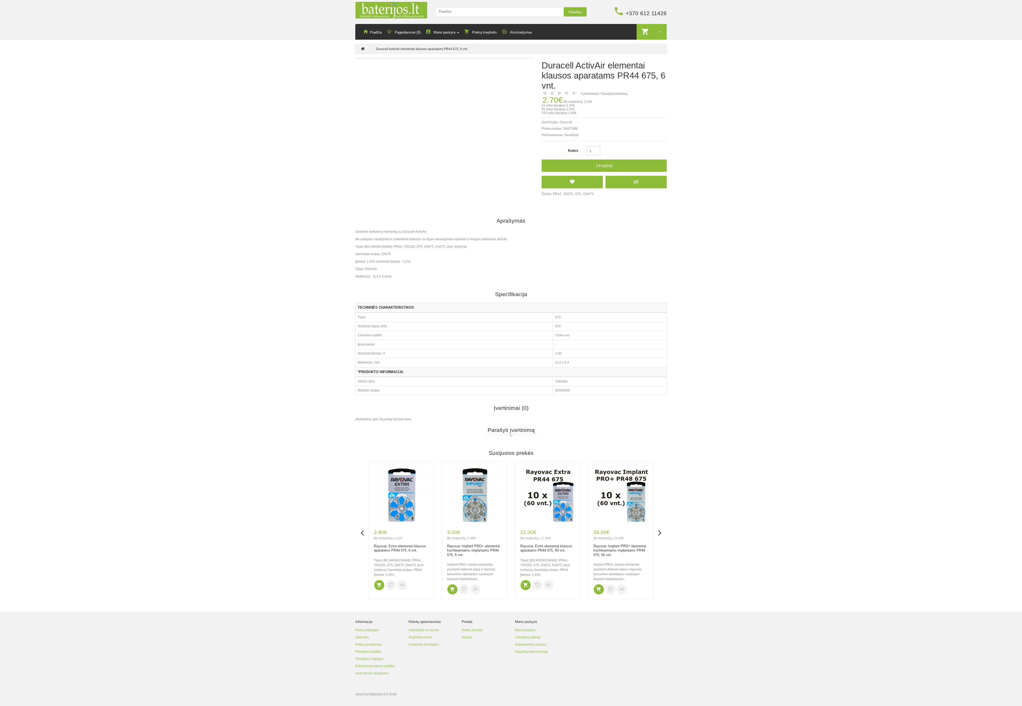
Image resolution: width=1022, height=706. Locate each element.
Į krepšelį (604, 165)
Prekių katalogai (367, 630)
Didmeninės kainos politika (374, 666)
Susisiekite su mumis (424, 630)
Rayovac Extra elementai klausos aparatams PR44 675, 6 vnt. (400, 548)
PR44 (557, 194)
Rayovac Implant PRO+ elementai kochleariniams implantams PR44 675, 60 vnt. (620, 550)
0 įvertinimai (589, 94)
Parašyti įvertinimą (614, 94)
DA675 (588, 194)
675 (578, 194)
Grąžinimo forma (420, 637)
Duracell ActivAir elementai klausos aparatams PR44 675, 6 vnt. (422, 49)
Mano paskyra (525, 630)
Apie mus (362, 637)
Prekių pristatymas (368, 644)
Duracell (566, 122)
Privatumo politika (368, 652)
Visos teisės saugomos (372, 673)
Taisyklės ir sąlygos (369, 659)
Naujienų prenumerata (531, 652)
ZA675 (568, 194)
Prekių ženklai (472, 630)
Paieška (575, 12)
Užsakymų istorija (528, 637)
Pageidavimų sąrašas (530, 644)
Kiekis (573, 151)
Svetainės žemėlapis (424, 644)
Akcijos (467, 637)
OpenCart (362, 694)
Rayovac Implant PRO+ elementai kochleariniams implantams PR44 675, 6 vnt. (473, 550)
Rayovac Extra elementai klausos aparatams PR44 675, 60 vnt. (546, 548)
